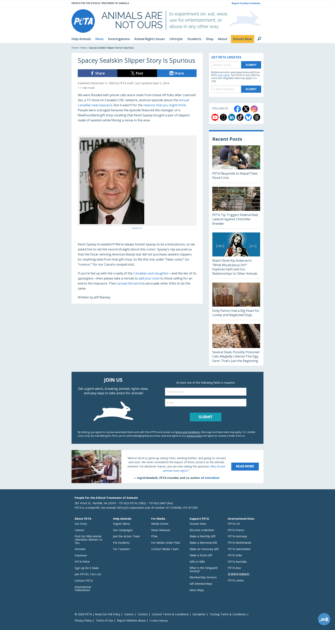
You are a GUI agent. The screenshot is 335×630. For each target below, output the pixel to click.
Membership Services (203, 577)
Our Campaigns (123, 530)
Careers (79, 530)
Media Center (159, 523)
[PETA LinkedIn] (231, 117)
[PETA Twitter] (245, 108)
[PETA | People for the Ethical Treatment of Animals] (83, 21)
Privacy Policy (83, 620)
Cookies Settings (159, 620)
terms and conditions (187, 432)
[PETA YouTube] (215, 117)
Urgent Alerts (121, 523)
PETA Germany (237, 536)
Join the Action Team (126, 536)
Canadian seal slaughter (150, 273)
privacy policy (194, 435)
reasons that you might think (164, 105)
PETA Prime (82, 561)
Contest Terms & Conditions (170, 614)
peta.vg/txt (224, 75)
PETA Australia (237, 561)
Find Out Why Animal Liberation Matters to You (88, 539)
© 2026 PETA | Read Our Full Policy (97, 614)
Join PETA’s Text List (88, 574)
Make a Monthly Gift (203, 536)
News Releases (160, 530)
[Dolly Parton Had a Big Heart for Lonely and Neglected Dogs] (236, 301)
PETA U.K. (234, 523)
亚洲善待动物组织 (239, 574)
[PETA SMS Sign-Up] (223, 117)
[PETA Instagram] (254, 108)
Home (75, 47)
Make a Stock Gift (201, 555)
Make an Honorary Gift (204, 549)
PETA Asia (234, 568)
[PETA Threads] (256, 117)
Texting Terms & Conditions (228, 614)
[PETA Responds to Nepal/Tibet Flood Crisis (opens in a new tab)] (236, 164)
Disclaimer (199, 614)
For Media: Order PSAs (165, 542)
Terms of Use (104, 620)
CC (141, 228)
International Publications (83, 588)
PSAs (154, 536)
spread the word (129, 283)
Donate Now (198, 523)
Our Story (81, 523)
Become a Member (202, 530)
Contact (143, 614)
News (84, 47)
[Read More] (167, 466)
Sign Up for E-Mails (87, 568)
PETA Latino (236, 580)
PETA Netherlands (239, 542)
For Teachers (121, 549)
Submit (251, 65)
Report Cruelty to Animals (246, 3)
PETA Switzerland (239, 549)
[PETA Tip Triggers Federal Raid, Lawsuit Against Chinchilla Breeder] (236, 207)
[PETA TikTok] (240, 117)
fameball (136, 228)
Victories (80, 549)
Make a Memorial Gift (203, 542)
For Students (121, 542)
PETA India (235, 555)
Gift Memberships (201, 583)
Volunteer (81, 555)
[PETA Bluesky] (248, 117)
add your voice (149, 278)
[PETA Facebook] (237, 108)
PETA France (236, 530)
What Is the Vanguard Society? (204, 569)
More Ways (197, 590)
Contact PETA (84, 580)
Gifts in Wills (197, 561)
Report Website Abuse (131, 620)
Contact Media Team (165, 549)
